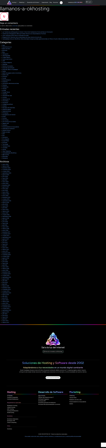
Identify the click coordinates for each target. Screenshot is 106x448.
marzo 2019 (5, 209)
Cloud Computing (11, 422)
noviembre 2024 (6, 169)
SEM (3, 133)
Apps (3, 45)
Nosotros (55, 2)
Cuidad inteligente (7, 62)
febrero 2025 (5, 166)
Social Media (5, 140)
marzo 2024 (5, 181)
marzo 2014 (5, 300)
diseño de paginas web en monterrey (11, 73)
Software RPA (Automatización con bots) (49, 404)
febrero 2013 (5, 322)
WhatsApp (5, 156)
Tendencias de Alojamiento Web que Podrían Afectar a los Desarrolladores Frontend (24, 33)
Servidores (5, 137)
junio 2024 (5, 176)
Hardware (4, 94)
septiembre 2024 (6, 173)
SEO (3, 135)
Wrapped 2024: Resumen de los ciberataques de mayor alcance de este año (22, 37)
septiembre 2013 (6, 310)
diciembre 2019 (6, 197)
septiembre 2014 (6, 293)
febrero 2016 (5, 268)
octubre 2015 (5, 275)
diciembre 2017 (6, 232)
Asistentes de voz (7, 47)
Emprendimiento (6, 80)
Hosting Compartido (12, 397)
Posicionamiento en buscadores (10, 127)
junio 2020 (5, 190)
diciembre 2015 (6, 272)
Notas (4, 116)
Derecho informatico (7, 66)
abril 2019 (4, 207)
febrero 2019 (5, 211)
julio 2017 (4, 240)
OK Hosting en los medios (9, 121)
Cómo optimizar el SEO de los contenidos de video (15, 35)
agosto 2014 (5, 294)
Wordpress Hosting (12, 405)
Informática (5, 100)
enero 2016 (5, 270)
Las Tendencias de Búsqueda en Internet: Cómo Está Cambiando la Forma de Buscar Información (27, 32)
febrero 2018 (5, 228)
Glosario (4, 88)
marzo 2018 (5, 227)
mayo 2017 (5, 244)
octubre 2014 (5, 291)
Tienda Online (73, 397)
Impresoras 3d (6, 99)
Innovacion (5, 102)
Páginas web (5, 123)
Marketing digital (6, 109)
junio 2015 (5, 282)
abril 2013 (4, 319)
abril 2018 (4, 225)
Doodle (4, 78)
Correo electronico (7, 59)
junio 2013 (5, 315)
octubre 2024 (6, 171)
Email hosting (10, 412)
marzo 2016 (5, 266)
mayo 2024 (5, 178)
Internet (4, 106)
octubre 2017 (5, 235)
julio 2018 (4, 220)
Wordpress (5, 158)
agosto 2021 (5, 187)
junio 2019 (5, 204)
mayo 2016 (5, 263)
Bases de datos (6, 48)
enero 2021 (5, 188)
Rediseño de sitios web (75, 399)
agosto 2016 (5, 258)
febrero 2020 (5, 194)
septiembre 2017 (6, 237)
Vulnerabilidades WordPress (9, 153)
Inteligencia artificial (7, 104)
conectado (15, 25)
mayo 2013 (5, 317)
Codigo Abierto (6, 57)
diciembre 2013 (6, 305)
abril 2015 (4, 284)
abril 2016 (4, 265)
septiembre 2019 (6, 200)
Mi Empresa (5, 113)
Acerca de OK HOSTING (53, 377)
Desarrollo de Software (33, 2)
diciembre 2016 (6, 253)
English (89, 2)
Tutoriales (4, 147)
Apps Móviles (41, 395)
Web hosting (5, 154)
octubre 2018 (5, 214)
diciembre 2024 (6, 167)
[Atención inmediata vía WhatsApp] (53, 353)
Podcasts (4, 125)
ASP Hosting (10, 409)
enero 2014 (5, 303)
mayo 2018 (5, 223)
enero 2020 (5, 195)
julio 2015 (4, 280)
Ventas (4, 149)
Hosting (14, 2)
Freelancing (5, 87)
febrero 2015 (5, 286)
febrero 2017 (5, 249)
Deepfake (4, 64)
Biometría (4, 50)
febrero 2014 (5, 301)
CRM (3, 61)
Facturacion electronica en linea (10, 83)
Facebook (4, 81)
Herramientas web (7, 95)
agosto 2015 (5, 279)
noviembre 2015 (6, 273)
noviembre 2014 (6, 289)
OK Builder (10, 395)
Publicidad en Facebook (8, 128)
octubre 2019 (5, 199)
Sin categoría (5, 139)
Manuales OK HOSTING (8, 107)
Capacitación (45, 2)
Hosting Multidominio (12, 399)
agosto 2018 (5, 218)
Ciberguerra (5, 54)
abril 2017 (4, 246)
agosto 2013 (5, 312)
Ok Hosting (5, 120)
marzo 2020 (5, 192)
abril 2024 (4, 180)
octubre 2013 (5, 308)
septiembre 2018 (6, 216)
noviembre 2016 (6, 254)
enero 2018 (5, 230)
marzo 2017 (5, 247)
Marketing (21, 2)
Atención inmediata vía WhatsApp (54, 351)
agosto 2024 (5, 174)
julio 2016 (4, 260)
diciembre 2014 (6, 287)
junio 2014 (5, 298)
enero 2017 (5, 251)
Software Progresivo (43, 399)
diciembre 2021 (6, 185)
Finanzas (4, 85)
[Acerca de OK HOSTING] (53, 379)
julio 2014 (4, 296)
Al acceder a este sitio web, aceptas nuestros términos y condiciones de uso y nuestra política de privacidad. (53, 436)
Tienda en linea (6, 146)
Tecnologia (5, 144)
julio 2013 (4, 313)
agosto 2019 (5, 202)
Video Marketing (6, 151)
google (4, 90)
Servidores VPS (11, 420)
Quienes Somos (6, 130)
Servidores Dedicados (12, 419)
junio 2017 (5, 242)
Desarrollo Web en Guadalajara (10, 69)
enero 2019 (5, 213)
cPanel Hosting (11, 407)
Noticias (4, 118)
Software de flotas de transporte (47, 402)
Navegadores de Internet (8, 114)
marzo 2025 (5, 164)
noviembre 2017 (6, 233)
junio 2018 (5, 221)
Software (4, 142)
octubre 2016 (5, 256)
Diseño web (5, 74)
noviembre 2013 (6, 306)
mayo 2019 (5, 206)
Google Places (6, 92)
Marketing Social (6, 111)
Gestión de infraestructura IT (46, 397)
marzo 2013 (5, 320)
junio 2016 (5, 261)
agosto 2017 (5, 239)
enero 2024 (5, 183)
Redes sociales (6, 132)
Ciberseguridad (6, 55)
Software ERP (42, 401)
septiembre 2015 (6, 277)
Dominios (4, 76)
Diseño (4, 71)
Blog (51, 2)
